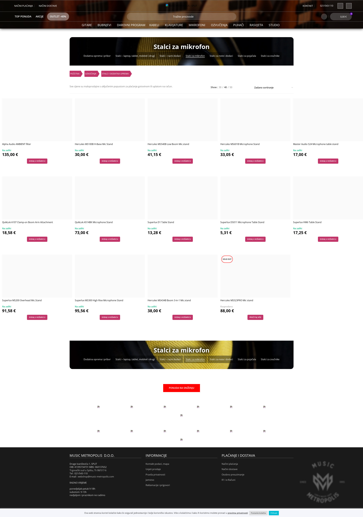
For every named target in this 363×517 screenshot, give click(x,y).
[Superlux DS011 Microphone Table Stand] (255, 198)
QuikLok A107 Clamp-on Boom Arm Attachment (27, 222)
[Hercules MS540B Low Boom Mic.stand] (183, 119)
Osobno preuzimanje (233, 474)
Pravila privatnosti (155, 474)
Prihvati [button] (274, 513)
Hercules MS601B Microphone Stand (240, 144)
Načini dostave (229, 469)
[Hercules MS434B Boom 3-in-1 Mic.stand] (183, 276)
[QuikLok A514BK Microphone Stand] (110, 198)
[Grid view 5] (243, 87)
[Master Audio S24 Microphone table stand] (328, 119)
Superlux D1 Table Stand (161, 222)
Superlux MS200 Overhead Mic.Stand (22, 300)
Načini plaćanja (230, 463)
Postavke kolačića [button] (258, 513)
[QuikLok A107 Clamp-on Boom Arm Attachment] (37, 198)
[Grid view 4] (238, 87)
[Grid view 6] (249, 87)
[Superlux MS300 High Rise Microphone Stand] (110, 276)
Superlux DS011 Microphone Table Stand (242, 222)
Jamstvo (150, 479)
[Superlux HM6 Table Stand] (328, 198)
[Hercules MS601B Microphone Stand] (255, 119)
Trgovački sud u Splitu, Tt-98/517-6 (88, 470)
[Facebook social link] (340, 6)
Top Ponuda (23, 16)
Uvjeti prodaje (153, 469)
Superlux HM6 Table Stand (307, 222)
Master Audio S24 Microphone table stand (315, 144)
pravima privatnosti (238, 512)
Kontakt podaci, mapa (157, 463)
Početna (74, 73)
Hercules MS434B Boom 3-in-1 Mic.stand (169, 300)
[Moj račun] (324, 16)
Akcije (40, 16)
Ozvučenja (90, 73)
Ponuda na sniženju (181, 387)
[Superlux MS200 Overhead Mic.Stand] (37, 276)
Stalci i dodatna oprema (115, 73)
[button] (37, 161)
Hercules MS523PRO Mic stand (236, 300)
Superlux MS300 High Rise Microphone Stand (99, 300)
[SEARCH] (130, 16)
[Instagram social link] (349, 6)
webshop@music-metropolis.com (96, 476)
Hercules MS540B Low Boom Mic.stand (168, 144)
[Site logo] (181, 5)
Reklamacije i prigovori (158, 485)
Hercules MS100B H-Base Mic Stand (94, 144)
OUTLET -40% (58, 16)
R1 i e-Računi (228, 479)
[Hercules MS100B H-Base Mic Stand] (110, 119)
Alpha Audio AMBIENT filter (16, 144)
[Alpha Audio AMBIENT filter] (37, 119)
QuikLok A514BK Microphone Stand (94, 222)
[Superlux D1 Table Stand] (183, 198)
